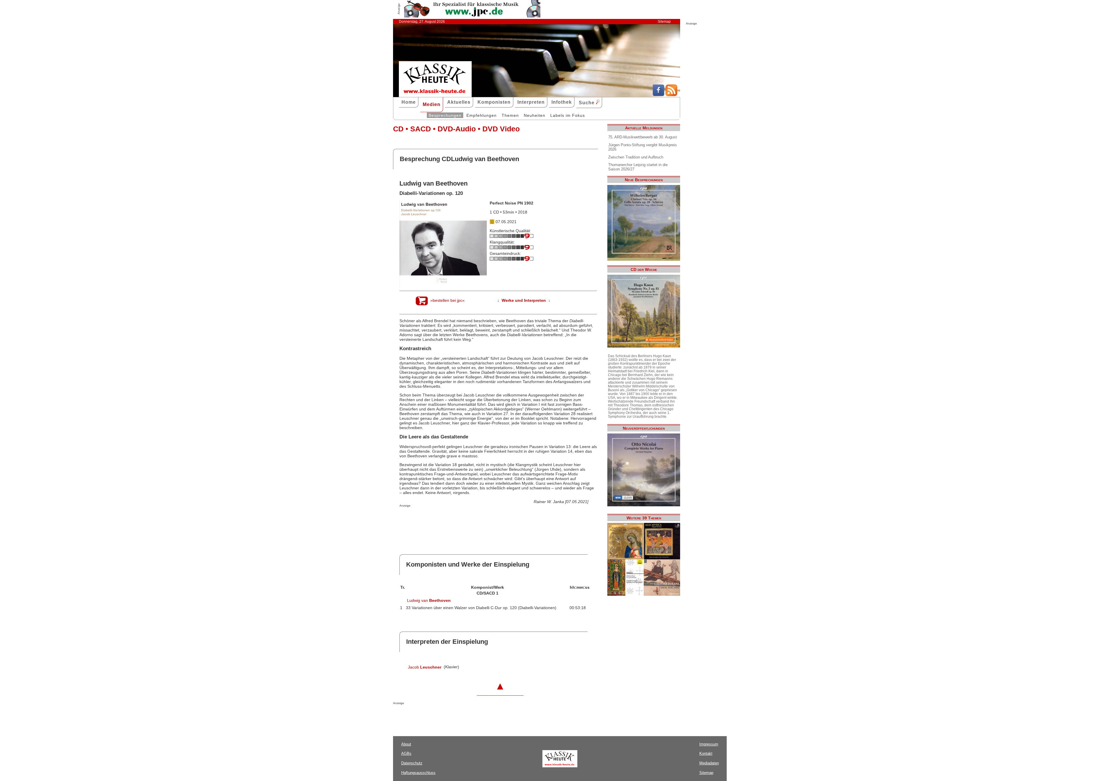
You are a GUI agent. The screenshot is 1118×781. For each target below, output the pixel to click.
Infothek (561, 102)
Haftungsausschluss (418, 773)
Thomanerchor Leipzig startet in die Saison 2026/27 (638, 167)
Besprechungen (445, 115)
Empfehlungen (481, 115)
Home (408, 102)
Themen (510, 115)
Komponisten (494, 102)
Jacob (424, 667)
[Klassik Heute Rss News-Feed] (671, 94)
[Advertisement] (467, 519)
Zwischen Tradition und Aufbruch (635, 157)
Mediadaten (709, 763)
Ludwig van (429, 600)
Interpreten (531, 102)
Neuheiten (534, 115)
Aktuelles (458, 102)
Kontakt (705, 753)
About (406, 744)
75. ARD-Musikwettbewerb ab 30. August (642, 137)
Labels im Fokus (567, 115)
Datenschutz (411, 763)
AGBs (406, 753)
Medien (432, 104)
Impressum (708, 744)
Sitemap (664, 22)
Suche (587, 102)
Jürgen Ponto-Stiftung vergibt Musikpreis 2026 (642, 147)
